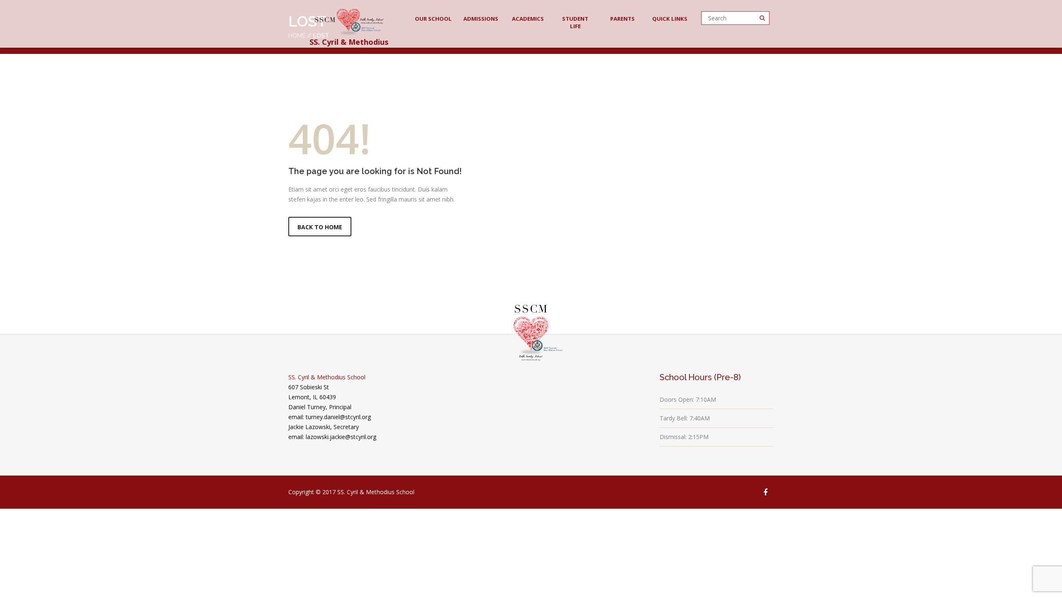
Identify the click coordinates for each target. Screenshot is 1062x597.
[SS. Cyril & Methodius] (349, 19)
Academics (528, 18)
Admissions (480, 18)
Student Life (575, 22)
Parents (622, 18)
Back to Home (319, 227)
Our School (433, 18)
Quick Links (669, 18)
